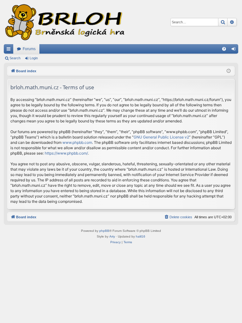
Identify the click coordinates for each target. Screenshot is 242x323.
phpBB (104, 230)
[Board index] (64, 22)
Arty (112, 236)
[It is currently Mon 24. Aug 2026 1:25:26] (229, 71)
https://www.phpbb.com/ (66, 153)
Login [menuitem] (234, 50)
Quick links (9, 50)
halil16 (140, 236)
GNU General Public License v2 (161, 137)
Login (34, 58)
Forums (29, 49)
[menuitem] (224, 49)
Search (14, 58)
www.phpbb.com (77, 142)
